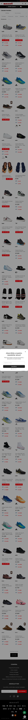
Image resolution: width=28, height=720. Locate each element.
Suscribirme (14, 366)
